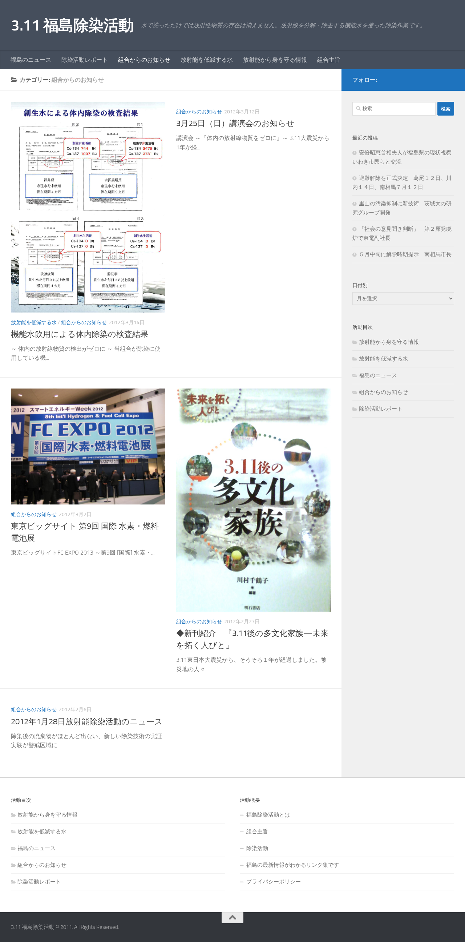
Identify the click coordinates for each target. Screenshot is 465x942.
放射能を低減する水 (207, 59)
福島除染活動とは (268, 815)
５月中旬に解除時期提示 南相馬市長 (405, 254)
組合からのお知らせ (144, 59)
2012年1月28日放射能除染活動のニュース (87, 721)
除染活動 (257, 848)
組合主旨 (328, 59)
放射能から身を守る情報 (275, 59)
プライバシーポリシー (273, 881)
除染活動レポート (84, 59)
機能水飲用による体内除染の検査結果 (79, 334)
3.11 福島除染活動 (72, 25)
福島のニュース (31, 59)
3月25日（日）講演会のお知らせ (235, 123)
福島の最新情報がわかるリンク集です (292, 865)
